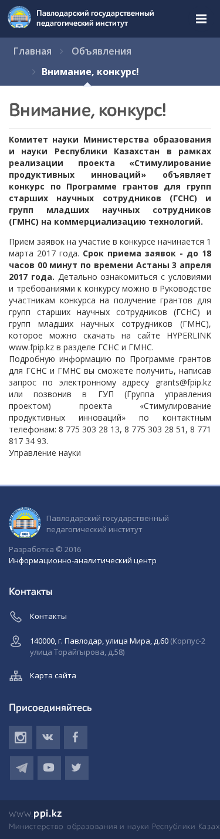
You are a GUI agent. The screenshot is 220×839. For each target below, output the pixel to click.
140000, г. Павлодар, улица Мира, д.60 (117, 646)
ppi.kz (35, 813)
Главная (32, 51)
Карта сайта (53, 675)
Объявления (101, 51)
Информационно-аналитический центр (83, 560)
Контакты (48, 616)
